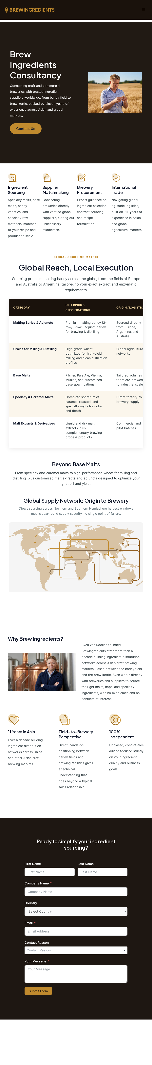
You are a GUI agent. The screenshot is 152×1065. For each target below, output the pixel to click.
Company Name (37, 883)
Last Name (86, 864)
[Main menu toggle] (143, 10)
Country (31, 903)
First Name (33, 864)
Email (29, 923)
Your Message (35, 961)
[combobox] (76, 950)
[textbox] (41, 950)
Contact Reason (37, 943)
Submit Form (38, 991)
